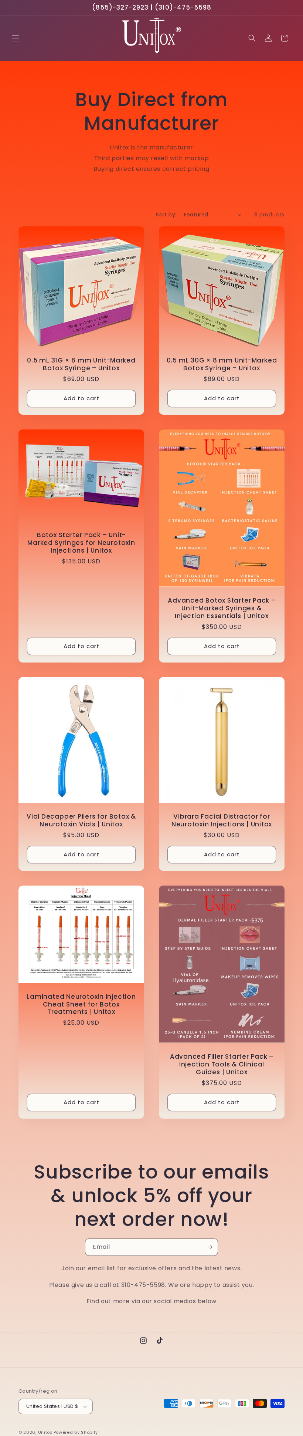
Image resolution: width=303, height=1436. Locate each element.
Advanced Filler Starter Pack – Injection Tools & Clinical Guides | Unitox (221, 1064)
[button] (15, 38)
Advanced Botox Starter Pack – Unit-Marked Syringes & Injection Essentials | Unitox (222, 608)
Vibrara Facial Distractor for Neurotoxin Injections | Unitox (221, 820)
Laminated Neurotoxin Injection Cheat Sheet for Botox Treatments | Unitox (81, 1004)
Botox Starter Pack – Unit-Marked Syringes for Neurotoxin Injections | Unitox (81, 542)
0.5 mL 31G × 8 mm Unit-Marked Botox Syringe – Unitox (81, 364)
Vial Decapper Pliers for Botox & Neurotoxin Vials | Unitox (81, 820)
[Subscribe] (209, 1247)
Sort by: (166, 214)
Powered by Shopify (76, 1432)
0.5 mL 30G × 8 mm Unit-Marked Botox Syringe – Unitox (222, 364)
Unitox (45, 1432)
